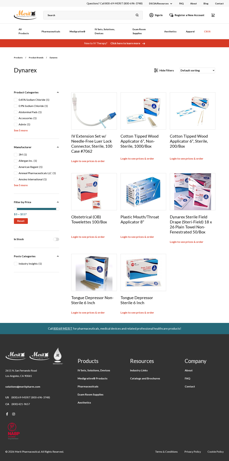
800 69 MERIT (62, 328)
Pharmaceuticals (51, 31)
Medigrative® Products (92, 378)
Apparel (190, 31)
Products (18, 57)
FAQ (181, 3)
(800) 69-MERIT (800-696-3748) (30, 397)
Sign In (159, 15)
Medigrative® (77, 31)
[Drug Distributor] (13, 431)
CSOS (207, 31)
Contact (219, 3)
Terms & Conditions (166, 451)
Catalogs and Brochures (145, 378)
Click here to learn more (125, 43)
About (193, 3)
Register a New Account (189, 15)
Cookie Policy (216, 451)
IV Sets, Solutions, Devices (105, 31)
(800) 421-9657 (21, 404)
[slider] (15, 209)
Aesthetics (170, 31)
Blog (206, 3)
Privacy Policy (192, 451)
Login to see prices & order (88, 161)
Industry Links (139, 370)
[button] (213, 15)
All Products (24, 31)
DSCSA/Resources (159, 3)
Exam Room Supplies (139, 31)
